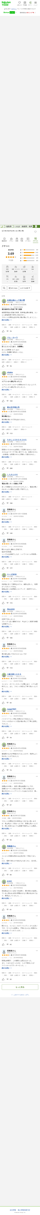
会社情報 (13, 1210)
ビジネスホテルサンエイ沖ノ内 (13, 231)
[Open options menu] (37, 300)
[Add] (35, 232)
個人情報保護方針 (24, 1210)
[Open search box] (4, 288)
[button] (13, 301)
